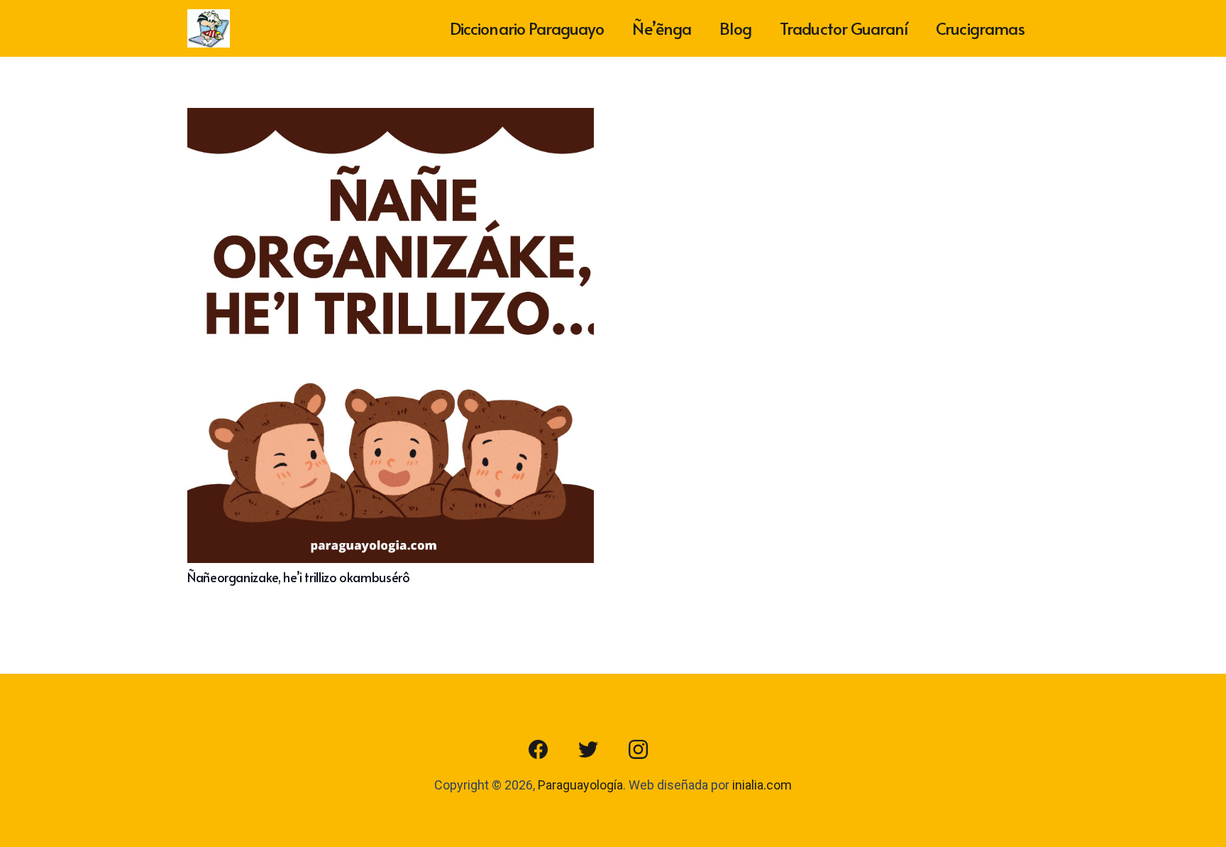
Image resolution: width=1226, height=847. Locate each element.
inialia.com (762, 784)
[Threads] (687, 750)
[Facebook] (538, 750)
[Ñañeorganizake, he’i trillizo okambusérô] (390, 118)
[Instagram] (638, 750)
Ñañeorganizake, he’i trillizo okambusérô (298, 577)
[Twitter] (588, 750)
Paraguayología (580, 784)
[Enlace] (208, 28)
